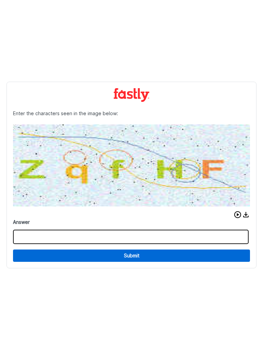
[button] (238, 215)
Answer (21, 222)
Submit (131, 255)
